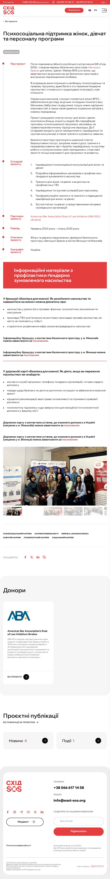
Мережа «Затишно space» (75, 534)
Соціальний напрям (63, 537)
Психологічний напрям (36, 537)
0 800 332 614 (29, 2)
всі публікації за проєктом (19, 722)
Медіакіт (23, 821)
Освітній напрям (12, 537)
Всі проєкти (11, 21)
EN (95, 10)
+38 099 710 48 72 (65, 2)
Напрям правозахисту (47, 534)
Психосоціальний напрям (17, 534)
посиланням (40, 340)
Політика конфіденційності (18, 845)
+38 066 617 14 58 (69, 787)
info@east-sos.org (70, 800)
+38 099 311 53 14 (84, 2)
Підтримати (74, 10)
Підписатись (79, 831)
